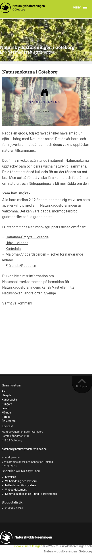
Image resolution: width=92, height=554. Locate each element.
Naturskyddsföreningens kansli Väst (30, 287)
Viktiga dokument (16, 489)
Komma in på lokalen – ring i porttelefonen (31, 493)
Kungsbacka (9, 399)
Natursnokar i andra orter (22, 293)
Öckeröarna (9, 421)
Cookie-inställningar (28, 546)
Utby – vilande (17, 243)
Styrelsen (10, 476)
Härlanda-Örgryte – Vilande (27, 237)
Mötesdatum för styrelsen (20, 485)
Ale (4, 391)
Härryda (7, 395)
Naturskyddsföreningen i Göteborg (37, 47)
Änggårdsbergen (33, 254)
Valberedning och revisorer (21, 481)
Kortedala (13, 249)
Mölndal (7, 412)
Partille (6, 416)
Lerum (5, 408)
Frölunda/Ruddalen (21, 266)
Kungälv (7, 404)
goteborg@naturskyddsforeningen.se (24, 449)
